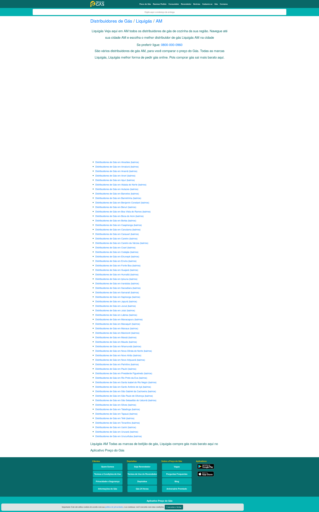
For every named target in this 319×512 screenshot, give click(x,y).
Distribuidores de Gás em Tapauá (112, 413)
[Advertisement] (159, 86)
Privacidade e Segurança (108, 481)
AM (159, 21)
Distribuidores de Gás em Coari (111, 247)
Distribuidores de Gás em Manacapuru (114, 319)
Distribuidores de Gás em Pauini (111, 368)
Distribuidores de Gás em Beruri (111, 207)
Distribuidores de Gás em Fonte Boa (113, 265)
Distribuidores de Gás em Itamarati (112, 292)
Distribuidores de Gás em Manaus (112, 328)
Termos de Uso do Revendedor (142, 474)
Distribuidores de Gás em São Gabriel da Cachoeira (121, 391)
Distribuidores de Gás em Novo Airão (113, 355)
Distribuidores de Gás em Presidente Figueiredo (119, 373)
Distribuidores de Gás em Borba (111, 220)
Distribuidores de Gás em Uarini (111, 427)
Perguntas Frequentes (176, 474)
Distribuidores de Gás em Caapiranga (114, 225)
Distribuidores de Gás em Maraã (111, 337)
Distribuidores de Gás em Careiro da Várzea (117, 243)
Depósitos (142, 481)
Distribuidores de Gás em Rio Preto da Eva (116, 377)
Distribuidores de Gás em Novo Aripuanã (115, 359)
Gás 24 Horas (142, 488)
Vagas (177, 466)
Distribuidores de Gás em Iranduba (112, 283)
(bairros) (135, 162)
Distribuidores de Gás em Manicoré (112, 332)
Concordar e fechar (173, 507)
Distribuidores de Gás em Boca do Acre (115, 216)
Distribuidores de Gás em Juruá (111, 305)
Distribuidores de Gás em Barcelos (112, 193)
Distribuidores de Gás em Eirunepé (112, 256)
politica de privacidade (114, 507)
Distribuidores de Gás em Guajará (112, 269)
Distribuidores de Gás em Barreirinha (113, 198)
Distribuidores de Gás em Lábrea (111, 314)
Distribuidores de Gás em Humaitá (112, 274)
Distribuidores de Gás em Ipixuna (111, 278)
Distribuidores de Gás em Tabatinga (113, 409)
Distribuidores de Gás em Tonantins (113, 422)
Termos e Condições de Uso (107, 474)
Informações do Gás (107, 488)
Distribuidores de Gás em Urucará (112, 431)
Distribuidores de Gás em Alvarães (112, 162)
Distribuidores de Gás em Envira (111, 260)
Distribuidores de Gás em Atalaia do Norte (116, 184)
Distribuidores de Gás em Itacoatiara (113, 287)
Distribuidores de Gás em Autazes (112, 189)
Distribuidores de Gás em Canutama (113, 229)
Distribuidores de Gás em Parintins (112, 364)
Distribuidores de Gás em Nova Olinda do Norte (119, 350)
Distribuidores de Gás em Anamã (111, 171)
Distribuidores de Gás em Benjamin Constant (117, 202)
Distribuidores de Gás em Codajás (112, 252)
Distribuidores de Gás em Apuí (110, 180)
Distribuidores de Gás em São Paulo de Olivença (119, 395)
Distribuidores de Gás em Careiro (112, 238)
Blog (177, 481)
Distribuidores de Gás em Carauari (112, 234)
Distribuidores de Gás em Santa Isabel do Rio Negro (121, 382)
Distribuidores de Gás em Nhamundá (113, 346)
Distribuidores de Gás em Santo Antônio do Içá (118, 386)
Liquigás (144, 21)
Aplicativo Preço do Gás (159, 500)
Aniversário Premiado (176, 488)
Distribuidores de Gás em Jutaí (110, 310)
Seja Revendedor (142, 466)
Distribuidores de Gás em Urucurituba (114, 436)
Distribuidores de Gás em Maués (111, 341)
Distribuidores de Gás (111, 21)
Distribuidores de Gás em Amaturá (112, 166)
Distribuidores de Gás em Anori (110, 175)
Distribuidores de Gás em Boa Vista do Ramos (118, 211)
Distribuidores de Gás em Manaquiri (113, 323)
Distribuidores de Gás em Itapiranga (113, 296)
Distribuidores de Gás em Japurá (111, 301)
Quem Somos (107, 466)
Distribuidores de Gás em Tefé (110, 418)
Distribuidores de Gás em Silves (111, 404)
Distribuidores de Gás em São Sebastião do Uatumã (121, 400)
